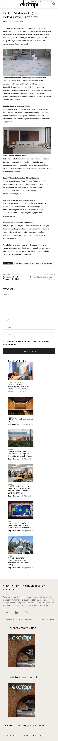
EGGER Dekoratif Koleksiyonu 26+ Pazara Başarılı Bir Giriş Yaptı (18, 386)
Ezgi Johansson (14, 424)
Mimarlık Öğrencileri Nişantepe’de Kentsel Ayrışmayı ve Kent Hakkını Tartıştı (19, 561)
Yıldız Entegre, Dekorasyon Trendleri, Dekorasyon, (33, 263)
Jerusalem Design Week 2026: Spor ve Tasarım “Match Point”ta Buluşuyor (19, 525)
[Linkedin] (16, 613)
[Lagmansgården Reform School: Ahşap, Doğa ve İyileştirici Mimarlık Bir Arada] (20, 438)
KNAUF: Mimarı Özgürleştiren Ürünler (20, 420)
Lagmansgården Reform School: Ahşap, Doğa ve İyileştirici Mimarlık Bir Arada (20, 453)
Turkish (37, 2)
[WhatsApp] (26, 613)
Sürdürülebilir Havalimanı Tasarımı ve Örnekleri (12, 278)
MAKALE (10, 484)
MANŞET (11, 417)
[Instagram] (7, 613)
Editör (6, 21)
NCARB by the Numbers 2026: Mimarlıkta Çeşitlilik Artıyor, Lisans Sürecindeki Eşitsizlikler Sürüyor (19, 489)
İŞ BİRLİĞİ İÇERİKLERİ (15, 382)
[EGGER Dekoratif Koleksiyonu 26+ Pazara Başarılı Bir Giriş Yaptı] (20, 371)
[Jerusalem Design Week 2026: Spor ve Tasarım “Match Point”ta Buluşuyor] (20, 510)
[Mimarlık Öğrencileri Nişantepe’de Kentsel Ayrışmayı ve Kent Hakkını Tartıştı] (20, 545)
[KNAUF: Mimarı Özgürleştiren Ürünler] (20, 406)
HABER (10, 556)
